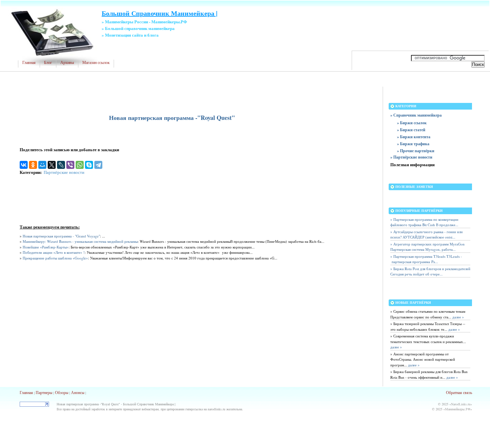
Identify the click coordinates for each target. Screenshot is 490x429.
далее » (457, 316)
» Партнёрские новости (411, 157)
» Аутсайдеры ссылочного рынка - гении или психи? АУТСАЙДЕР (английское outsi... (426, 234)
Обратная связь (459, 392)
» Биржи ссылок (412, 123)
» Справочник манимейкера (416, 115)
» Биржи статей (411, 130)
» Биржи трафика (413, 144)
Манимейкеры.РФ (457, 409)
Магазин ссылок (96, 62)
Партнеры (44, 392)
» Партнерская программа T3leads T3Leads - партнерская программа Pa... (426, 259)
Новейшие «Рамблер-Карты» (46, 246)
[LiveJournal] (61, 165)
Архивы (67, 62)
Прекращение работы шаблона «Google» (55, 257)
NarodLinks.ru (460, 404)
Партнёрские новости (64, 172)
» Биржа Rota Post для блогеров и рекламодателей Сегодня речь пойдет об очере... (430, 271)
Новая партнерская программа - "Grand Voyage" (61, 235)
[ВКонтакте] (24, 165)
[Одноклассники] (33, 165)
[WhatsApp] (80, 165)
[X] (52, 165)
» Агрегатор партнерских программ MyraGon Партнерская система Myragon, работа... (427, 246)
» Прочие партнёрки (415, 151)
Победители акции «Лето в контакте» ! (54, 252)
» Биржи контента (413, 137)
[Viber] (70, 165)
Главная (29, 62)
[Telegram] (98, 165)
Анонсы (77, 392)
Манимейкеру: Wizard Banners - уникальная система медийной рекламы (80, 241)
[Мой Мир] (42, 165)
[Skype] (89, 165)
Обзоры (61, 392)
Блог (48, 62)
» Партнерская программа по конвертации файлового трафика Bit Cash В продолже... (424, 222)
